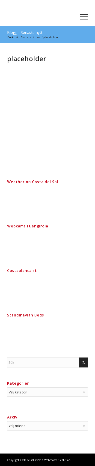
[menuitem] (81, 16)
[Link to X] (84, 459)
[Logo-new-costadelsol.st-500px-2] (39, 16)
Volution (65, 460)
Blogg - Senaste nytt (24, 32)
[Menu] (81, 16)
